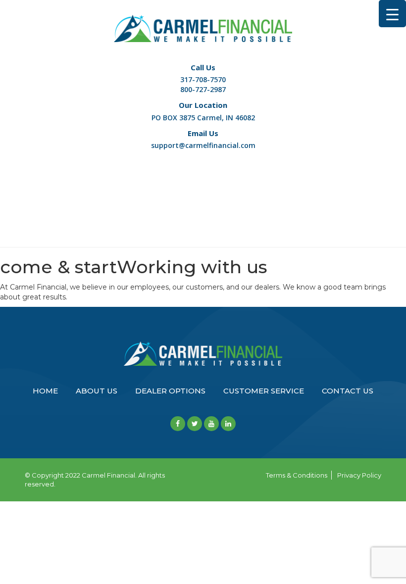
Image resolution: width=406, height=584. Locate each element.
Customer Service (263, 390)
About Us (96, 390)
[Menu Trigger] (392, 13)
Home (45, 390)
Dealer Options (170, 390)
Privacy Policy (359, 475)
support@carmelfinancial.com (203, 145)
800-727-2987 (203, 89)
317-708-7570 (203, 79)
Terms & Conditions (296, 475)
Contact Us (347, 390)
